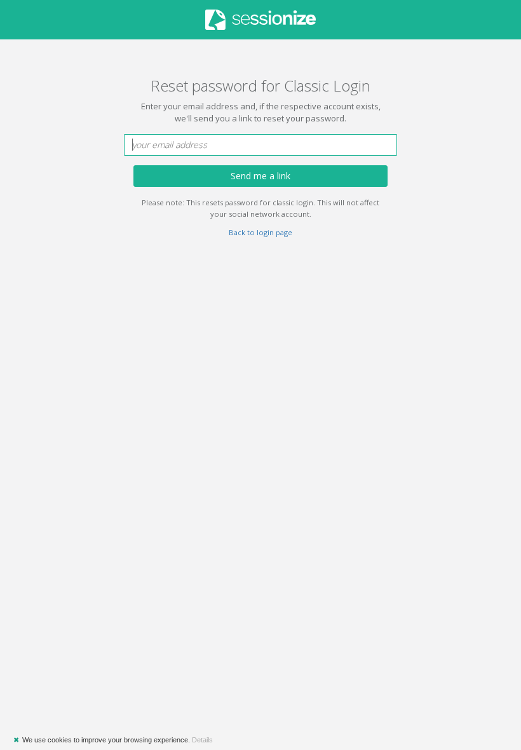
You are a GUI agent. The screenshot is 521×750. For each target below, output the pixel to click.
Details (202, 740)
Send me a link (260, 176)
